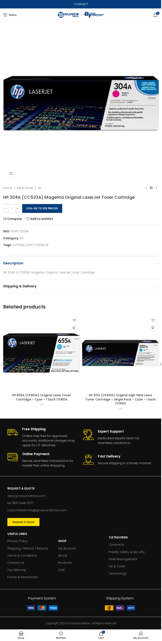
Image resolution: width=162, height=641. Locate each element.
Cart (61, 570)
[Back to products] (151, 188)
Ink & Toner (25, 188)
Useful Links (17, 534)
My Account (67, 548)
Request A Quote (21, 488)
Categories (118, 537)
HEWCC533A (35, 245)
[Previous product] (146, 188)
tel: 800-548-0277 (20, 503)
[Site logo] (68, 14)
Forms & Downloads (22, 577)
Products (65, 563)
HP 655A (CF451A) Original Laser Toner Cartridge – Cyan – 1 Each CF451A (41, 397)
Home (7, 188)
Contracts (116, 544)
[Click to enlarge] (11, 173)
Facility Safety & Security (127, 552)
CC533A (18, 245)
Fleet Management (123, 559)
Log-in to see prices (42, 208)
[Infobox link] (43, 437)
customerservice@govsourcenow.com (36, 510)
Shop (62, 541)
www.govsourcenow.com (26, 496)
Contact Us (15, 563)
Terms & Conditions (22, 555)
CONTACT (81, 4)
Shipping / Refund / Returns (27, 548)
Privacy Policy (17, 541)
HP (39, 188)
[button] (74, 327)
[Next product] (156, 188)
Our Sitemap (16, 570)
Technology (118, 573)
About (62, 555)
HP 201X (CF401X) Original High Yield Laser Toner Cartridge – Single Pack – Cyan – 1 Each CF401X (120, 399)
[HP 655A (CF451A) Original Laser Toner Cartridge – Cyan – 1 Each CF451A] (41, 353)
